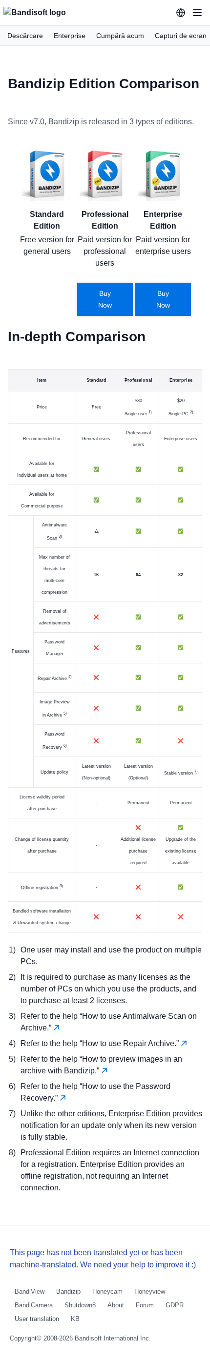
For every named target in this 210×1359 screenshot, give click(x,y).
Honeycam (107, 1291)
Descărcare (25, 35)
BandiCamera (34, 1305)
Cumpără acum (120, 35)
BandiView (29, 1291)
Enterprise (69, 35)
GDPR (175, 1305)
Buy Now (105, 299)
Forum (145, 1305)
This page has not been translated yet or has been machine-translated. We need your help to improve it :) (103, 1258)
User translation (37, 1318)
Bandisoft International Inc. (113, 1338)
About (115, 1305)
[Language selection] (181, 12)
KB (75, 1318)
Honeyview (149, 1291)
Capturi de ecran (181, 35)
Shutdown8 (80, 1305)
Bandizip (68, 1291)
